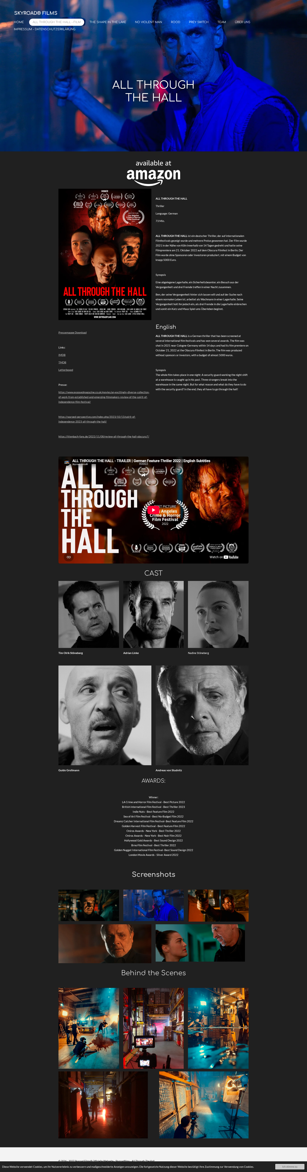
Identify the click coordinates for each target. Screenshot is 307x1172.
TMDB (62, 362)
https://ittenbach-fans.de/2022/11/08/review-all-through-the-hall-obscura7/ (103, 436)
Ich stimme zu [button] (289, 1166)
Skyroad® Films (35, 13)
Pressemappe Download (72, 332)
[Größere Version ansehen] (104, 254)
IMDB (62, 354)
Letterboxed (65, 369)
